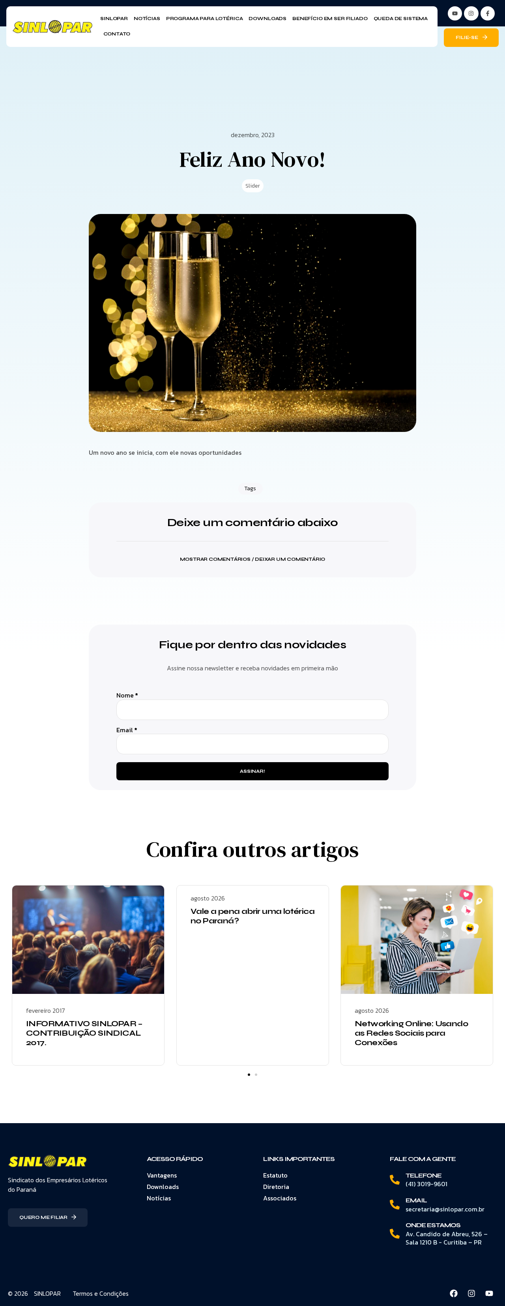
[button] (252, 554)
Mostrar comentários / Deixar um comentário (252, 559)
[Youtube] (489, 1293)
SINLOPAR (47, 1293)
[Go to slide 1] (249, 1074)
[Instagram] (471, 13)
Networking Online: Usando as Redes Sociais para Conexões (411, 1033)
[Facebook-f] (488, 13)
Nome (127, 695)
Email (126, 730)
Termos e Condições (101, 1293)
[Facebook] (454, 1293)
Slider (252, 186)
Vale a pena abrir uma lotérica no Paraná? (252, 916)
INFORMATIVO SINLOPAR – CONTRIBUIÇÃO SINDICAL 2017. (84, 1033)
